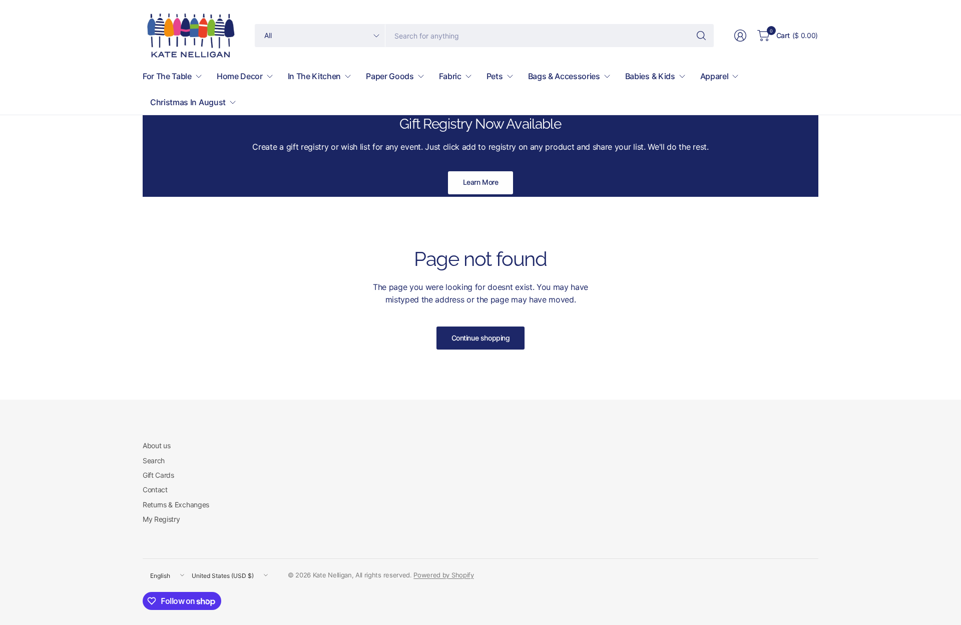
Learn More (481, 182)
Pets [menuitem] (495, 76)
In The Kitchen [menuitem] (314, 76)
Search (154, 460)
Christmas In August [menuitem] (188, 102)
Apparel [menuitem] (714, 76)
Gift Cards (158, 475)
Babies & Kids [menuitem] (650, 76)
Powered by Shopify (443, 575)
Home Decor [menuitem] (240, 76)
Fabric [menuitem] (450, 76)
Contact (155, 489)
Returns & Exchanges (176, 504)
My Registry (161, 519)
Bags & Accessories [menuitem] (564, 76)
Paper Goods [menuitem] (389, 76)
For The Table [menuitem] (167, 76)
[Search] (701, 35)
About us (156, 445)
